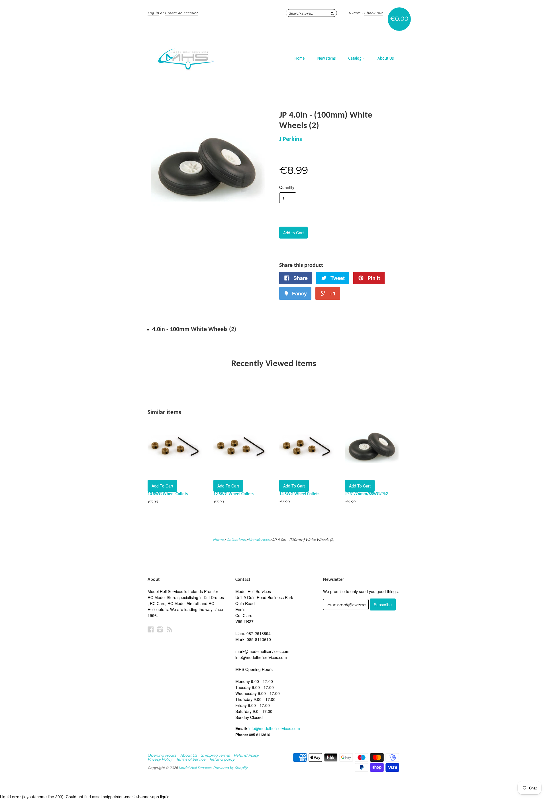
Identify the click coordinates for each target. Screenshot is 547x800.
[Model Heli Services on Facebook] (151, 629)
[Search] (332, 13)
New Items (326, 58)
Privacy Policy (160, 759)
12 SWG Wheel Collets (233, 494)
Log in (153, 13)
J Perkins (290, 139)
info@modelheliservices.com (274, 728)
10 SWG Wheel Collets (168, 494)
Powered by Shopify (230, 767)
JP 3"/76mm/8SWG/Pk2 (366, 494)
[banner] (200, 56)
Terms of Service (190, 759)
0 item (355, 13)
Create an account (181, 13)
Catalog (355, 58)
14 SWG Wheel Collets (299, 494)
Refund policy (221, 759)
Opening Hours (162, 755)
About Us (385, 58)
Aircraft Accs (259, 539)
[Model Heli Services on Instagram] (160, 629)
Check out (373, 13)
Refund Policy (246, 755)
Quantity (286, 187)
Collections (236, 539)
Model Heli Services (195, 767)
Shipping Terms (215, 755)
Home (299, 58)
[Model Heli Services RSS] (169, 629)
